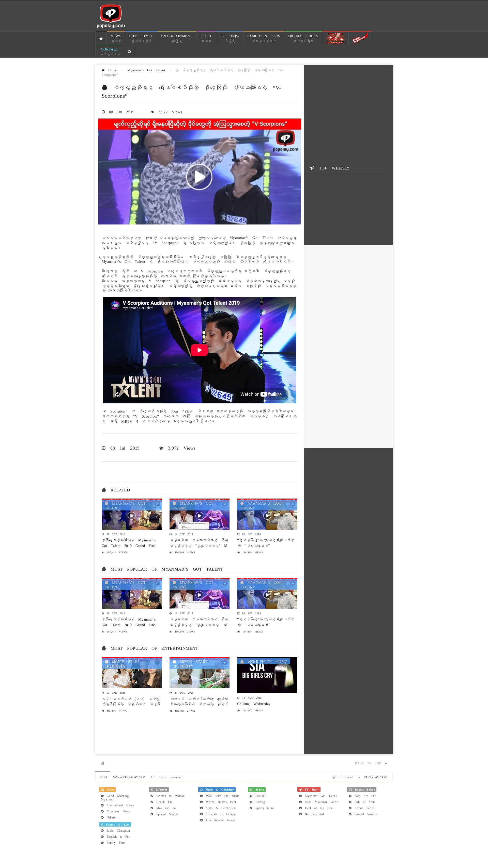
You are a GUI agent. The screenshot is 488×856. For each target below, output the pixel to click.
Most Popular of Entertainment (154, 647)
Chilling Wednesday (253, 703)
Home (111, 70)
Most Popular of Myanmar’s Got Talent (167, 568)
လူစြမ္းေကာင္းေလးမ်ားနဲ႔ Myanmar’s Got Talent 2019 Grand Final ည (129, 545)
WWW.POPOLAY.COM (130, 777)
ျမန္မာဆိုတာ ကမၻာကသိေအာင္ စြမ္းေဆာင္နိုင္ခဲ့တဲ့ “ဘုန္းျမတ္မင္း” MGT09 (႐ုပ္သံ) (199, 545)
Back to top (369, 763)
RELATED (120, 489)
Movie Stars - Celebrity (125, 663)
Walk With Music (265, 661)
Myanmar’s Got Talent (146, 70)
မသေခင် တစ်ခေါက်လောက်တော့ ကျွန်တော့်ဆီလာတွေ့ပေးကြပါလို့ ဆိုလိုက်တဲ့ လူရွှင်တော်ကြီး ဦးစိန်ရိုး (199, 703)
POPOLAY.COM (376, 777)
